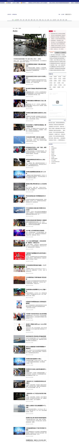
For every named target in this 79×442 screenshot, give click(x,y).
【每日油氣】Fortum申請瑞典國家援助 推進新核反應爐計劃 (58, 42)
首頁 (13, 19)
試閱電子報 (9, 14)
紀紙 (58, 19)
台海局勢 (52, 149)
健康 (48, 19)
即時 (21, 19)
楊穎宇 (59, 80)
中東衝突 (52, 152)
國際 (32, 19)
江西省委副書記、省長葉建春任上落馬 (57, 40)
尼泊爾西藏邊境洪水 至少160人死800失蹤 (58, 56)
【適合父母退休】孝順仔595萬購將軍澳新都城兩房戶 (58, 43)
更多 (63, 87)
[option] (30, 45)
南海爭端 (52, 151)
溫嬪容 (54, 87)
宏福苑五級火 (53, 163)
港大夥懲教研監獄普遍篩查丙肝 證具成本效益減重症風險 (58, 47)
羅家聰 (64, 78)
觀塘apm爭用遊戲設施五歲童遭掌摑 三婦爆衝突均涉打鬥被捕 (58, 58)
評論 (43, 19)
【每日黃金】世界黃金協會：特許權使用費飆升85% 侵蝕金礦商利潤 (58, 54)
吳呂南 (59, 78)
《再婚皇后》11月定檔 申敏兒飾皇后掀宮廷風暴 (58, 38)
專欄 (40, 19)
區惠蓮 (51, 89)
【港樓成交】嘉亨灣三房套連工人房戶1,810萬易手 (58, 45)
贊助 (59, 14)
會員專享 (17, 19)
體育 (61, 19)
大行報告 (52, 157)
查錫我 (59, 87)
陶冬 (50, 87)
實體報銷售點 (14, 14)
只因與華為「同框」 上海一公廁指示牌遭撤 (58, 65)
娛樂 (66, 19)
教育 (63, 19)
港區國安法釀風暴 (54, 158)
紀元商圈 (62, 14)
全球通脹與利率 (54, 148)
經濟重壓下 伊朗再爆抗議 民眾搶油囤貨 (57, 68)
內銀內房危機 (53, 155)
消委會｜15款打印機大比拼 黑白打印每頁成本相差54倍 (58, 60)
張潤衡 (59, 82)
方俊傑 (64, 76)
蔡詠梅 (64, 80)
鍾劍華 (55, 76)
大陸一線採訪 (53, 160)
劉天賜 (59, 76)
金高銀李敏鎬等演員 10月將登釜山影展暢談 (58, 33)
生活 (45, 19)
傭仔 (55, 82)
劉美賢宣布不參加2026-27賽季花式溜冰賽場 (58, 61)
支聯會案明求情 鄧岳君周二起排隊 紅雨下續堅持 (58, 63)
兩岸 (29, 19)
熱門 (23, 19)
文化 (51, 19)
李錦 (63, 82)
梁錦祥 (55, 78)
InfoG (37, 19)
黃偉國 (51, 80)
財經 (34, 19)
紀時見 (52, 146)
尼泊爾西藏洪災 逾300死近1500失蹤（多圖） (58, 66)
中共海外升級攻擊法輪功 (55, 161)
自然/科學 (54, 19)
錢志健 (51, 78)
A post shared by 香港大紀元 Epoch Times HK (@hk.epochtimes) (61, 116)
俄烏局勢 (52, 154)
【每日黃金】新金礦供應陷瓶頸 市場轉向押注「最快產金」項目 (58, 35)
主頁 (13, 28)
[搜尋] (71, 14)
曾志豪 (51, 76)
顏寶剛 (55, 80)
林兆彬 (51, 82)
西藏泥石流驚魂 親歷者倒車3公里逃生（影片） (57, 70)
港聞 (26, 19)
